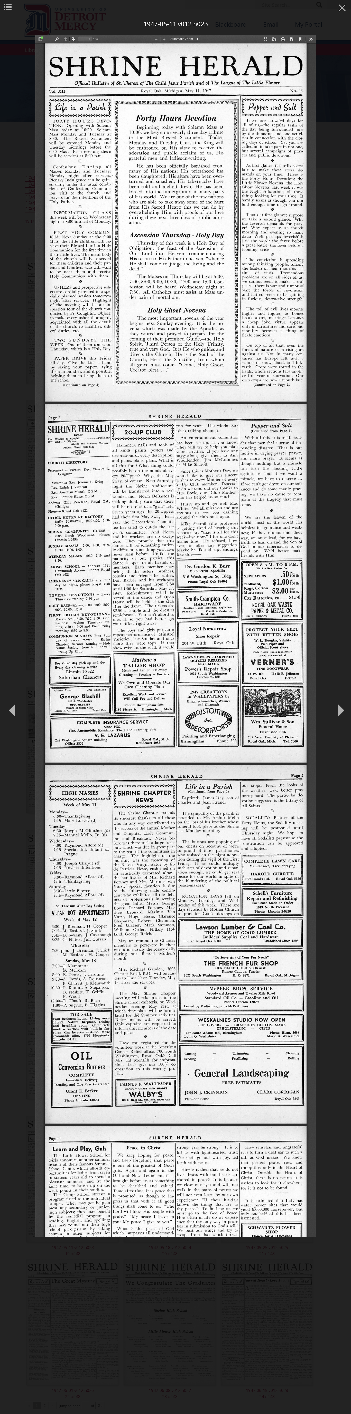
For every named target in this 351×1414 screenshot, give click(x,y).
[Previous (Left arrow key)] (11, 707)
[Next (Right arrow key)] (339, 707)
